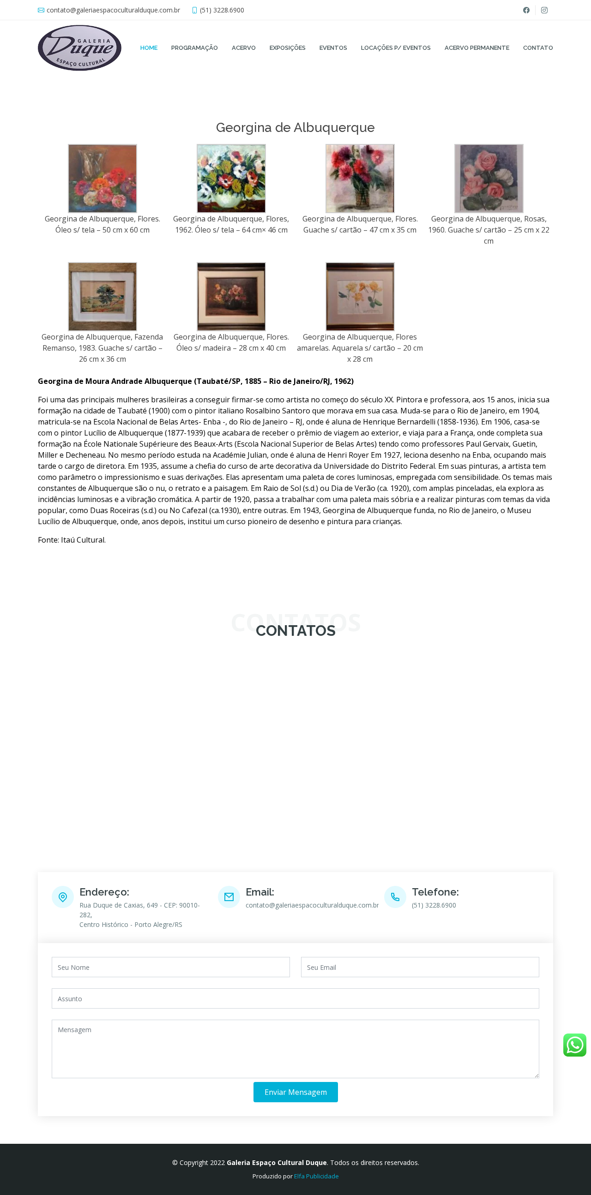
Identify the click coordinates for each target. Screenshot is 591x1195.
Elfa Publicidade (316, 1176)
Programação (194, 47)
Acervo (244, 47)
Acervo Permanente (477, 47)
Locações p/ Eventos (396, 47)
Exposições (288, 47)
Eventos (333, 47)
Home (148, 47)
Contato (538, 47)
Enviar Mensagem (296, 1092)
